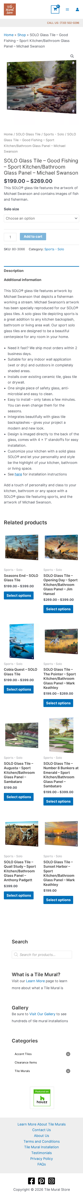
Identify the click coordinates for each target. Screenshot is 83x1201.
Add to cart (33, 236)
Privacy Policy (41, 1159)
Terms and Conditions (42, 1141)
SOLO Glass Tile (28, 134)
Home (9, 35)
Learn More (35, 981)
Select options (19, 595)
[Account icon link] (77, 9)
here (18, 474)
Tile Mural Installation (41, 1147)
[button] (72, 56)
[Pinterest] (41, 1181)
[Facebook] (31, 1181)
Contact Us (41, 1130)
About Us (41, 1136)
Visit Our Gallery (42, 1014)
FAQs (41, 1164)
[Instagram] (51, 1181)
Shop (21, 35)
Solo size (11, 209)
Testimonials (41, 1153)
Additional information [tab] (22, 280)
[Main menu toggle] (67, 9)
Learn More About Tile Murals (42, 1124)
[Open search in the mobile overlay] (42, 954)
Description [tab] (14, 271)
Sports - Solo (54, 134)
